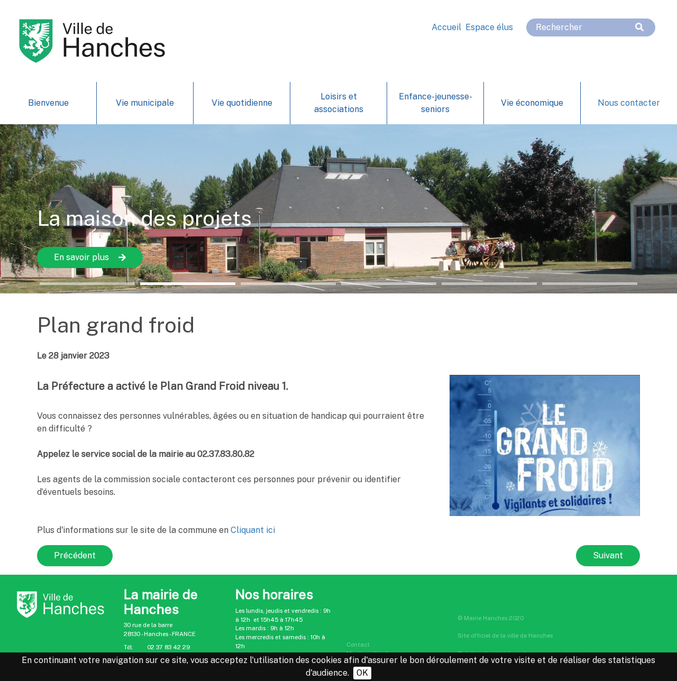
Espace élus (489, 27)
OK (362, 673)
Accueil (446, 27)
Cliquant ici (253, 530)
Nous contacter (629, 103)
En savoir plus (81, 257)
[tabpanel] (338, 208)
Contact (358, 644)
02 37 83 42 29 (168, 647)
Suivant (608, 555)
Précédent (75, 555)
